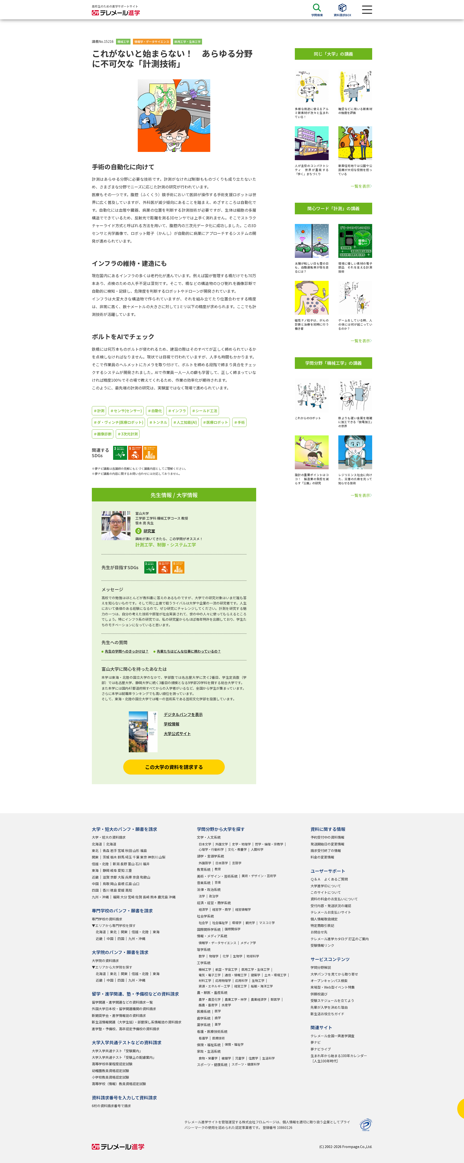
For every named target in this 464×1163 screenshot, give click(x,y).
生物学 (237, 956)
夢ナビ (316, 1042)
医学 (218, 1011)
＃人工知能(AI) (185, 422)
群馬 (121, 857)
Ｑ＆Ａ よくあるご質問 (329, 879)
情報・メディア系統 (212, 935)
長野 (123, 863)
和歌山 (145, 877)
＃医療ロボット (215, 422)
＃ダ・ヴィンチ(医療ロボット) (118, 422)
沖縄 (172, 897)
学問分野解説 (321, 967)
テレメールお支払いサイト (331, 912)
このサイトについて (326, 892)
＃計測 (99, 410)
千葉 (136, 857)
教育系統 (203, 869)
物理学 (213, 956)
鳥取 (106, 883)
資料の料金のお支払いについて (334, 898)
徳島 (113, 890)
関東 (95, 857)
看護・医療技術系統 (212, 1031)
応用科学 (241, 980)
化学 (226, 956)
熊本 (153, 897)
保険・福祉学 (234, 1044)
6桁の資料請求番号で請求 (111, 1105)
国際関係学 (232, 929)
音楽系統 (203, 882)
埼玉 (128, 857)
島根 (121, 883)
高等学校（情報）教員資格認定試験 (119, 1083)
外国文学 (221, 844)
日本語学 (221, 863)
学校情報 (171, 724)
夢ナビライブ (321, 1049)
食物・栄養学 (208, 1058)
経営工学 (240, 986)
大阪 (121, 877)
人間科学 (257, 849)
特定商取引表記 (322, 925)
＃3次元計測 (127, 433)
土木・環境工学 (275, 975)
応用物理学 (223, 980)
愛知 (121, 870)
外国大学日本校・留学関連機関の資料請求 (124, 1008)
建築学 (255, 975)
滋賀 (106, 877)
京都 (113, 877)
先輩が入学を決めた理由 (329, 1007)
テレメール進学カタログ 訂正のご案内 (340, 938)
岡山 (113, 883)
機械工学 (123, 41)
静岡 (106, 870)
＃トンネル (158, 422)
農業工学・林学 (236, 999)
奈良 (136, 877)
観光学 (250, 922)
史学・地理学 (241, 844)
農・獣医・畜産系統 (212, 992)
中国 (95, 883)
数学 (202, 956)
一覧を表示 (360, 186)
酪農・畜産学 (208, 1005)
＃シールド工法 (204, 410)
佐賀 (138, 897)
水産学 (226, 1005)
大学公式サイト (177, 733)
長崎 (146, 897)
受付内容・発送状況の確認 (331, 905)
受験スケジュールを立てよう (332, 1000)
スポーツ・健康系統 (212, 1064)
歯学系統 (203, 1018)
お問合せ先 (319, 932)
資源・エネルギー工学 (214, 986)
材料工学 (205, 980)
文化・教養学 (237, 849)
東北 (95, 850)
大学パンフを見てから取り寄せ (334, 974)
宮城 (121, 850)
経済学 (203, 909)
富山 (131, 863)
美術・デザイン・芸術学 (259, 875)
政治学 (213, 896)
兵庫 (128, 877)
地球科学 (252, 956)
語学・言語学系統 (210, 856)
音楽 (218, 882)
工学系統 (203, 962)
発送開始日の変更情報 (327, 844)
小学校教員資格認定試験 (110, 1077)
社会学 (203, 922)
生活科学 (268, 1058)
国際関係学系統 (209, 929)
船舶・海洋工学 (262, 986)
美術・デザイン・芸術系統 (217, 876)
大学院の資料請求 (105, 960)
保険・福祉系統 (209, 1044)
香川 (106, 890)
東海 (95, 870)
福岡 (116, 897)
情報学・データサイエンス (151, 41)
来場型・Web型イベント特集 (333, 987)
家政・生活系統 (209, 1051)
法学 (202, 896)
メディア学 (248, 942)
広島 (128, 883)
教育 (218, 869)
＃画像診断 (103, 433)
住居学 (253, 1058)
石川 (138, 863)
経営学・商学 (221, 909)
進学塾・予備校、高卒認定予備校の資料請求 (126, 1028)
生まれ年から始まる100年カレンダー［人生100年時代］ (339, 1058)
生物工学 (258, 980)
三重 (128, 870)
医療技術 (218, 1038)
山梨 (162, 857)
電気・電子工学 (210, 975)
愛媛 (121, 890)
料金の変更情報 (322, 857)
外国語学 (205, 863)
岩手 (113, 850)
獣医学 (275, 999)
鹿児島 (163, 897)
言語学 (236, 863)
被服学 (226, 1058)
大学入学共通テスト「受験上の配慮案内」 (124, 1057)
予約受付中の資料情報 (327, 837)
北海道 (97, 844)
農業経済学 (259, 999)
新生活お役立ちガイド (327, 1013)
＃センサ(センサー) (126, 410)
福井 (146, 863)
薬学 (218, 1024)
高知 (128, 890)
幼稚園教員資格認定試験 (110, 1070)
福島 (143, 850)
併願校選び (319, 994)
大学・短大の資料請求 (109, 837)
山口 (136, 883)
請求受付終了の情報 (326, 850)
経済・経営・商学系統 (214, 902)
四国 (95, 890)
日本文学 (205, 844)
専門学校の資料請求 (107, 919)
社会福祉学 (220, 922)
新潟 (116, 863)
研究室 (149, 531)
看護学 (203, 1038)
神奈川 (153, 857)
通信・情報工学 (236, 975)
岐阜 (113, 870)
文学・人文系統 (209, 837)
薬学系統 (203, 1024)
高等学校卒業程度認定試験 (112, 1063)
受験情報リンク (322, 945)
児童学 (240, 1058)
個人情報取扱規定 (324, 919)
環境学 (236, 922)
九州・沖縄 (100, 897)
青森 (106, 850)
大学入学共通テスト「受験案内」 (117, 1050)
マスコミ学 (267, 922)
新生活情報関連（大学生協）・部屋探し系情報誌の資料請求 (136, 1022)
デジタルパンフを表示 (183, 714)
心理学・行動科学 (211, 849)
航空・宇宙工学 (226, 969)
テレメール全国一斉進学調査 (333, 1035)
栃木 (113, 857)
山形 (136, 850)
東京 (143, 857)
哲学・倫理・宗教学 (269, 844)
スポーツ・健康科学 (246, 1064)
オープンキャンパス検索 (329, 980)
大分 (123, 897)
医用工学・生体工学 (187, 41)
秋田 (128, 850)
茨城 (106, 857)
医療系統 (203, 1011)
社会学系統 (205, 916)
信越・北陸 (100, 863)
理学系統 (203, 949)
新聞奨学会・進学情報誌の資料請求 (119, 1015)
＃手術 (239, 422)
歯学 (218, 1017)
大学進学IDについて (326, 885)
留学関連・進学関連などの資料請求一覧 (122, 1002)
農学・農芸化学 (210, 999)
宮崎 (131, 897)
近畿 (95, 877)
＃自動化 (155, 410)
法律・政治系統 (209, 889)
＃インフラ (177, 410)
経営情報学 (243, 909)
